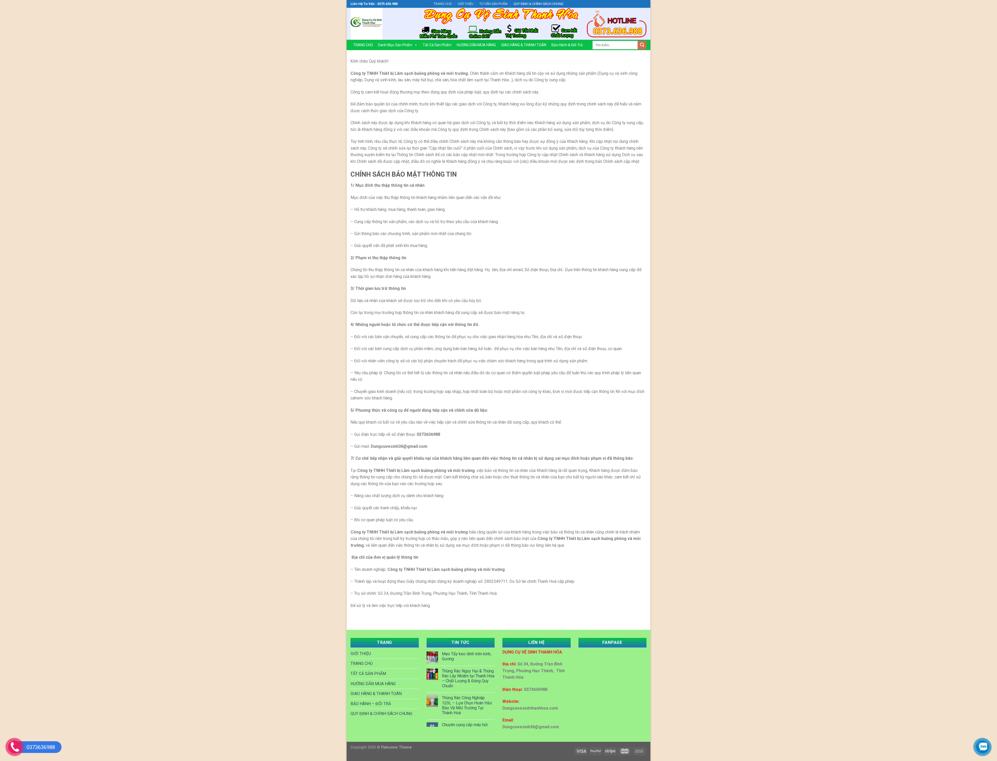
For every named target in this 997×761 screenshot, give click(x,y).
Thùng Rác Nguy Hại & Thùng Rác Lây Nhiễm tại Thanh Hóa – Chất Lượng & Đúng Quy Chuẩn (468, 679)
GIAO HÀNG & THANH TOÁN (523, 45)
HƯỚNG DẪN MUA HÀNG (476, 45)
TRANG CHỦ (443, 4)
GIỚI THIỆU (466, 4)
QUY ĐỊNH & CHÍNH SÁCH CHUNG (538, 4)
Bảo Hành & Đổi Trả (567, 45)
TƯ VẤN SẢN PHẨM (493, 4)
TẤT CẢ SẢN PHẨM (368, 673)
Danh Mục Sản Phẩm (395, 45)
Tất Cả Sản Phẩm (437, 45)
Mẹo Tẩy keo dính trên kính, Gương (466, 656)
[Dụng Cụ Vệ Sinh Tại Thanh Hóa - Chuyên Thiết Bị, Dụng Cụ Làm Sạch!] (380, 24)
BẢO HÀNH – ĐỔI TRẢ (371, 703)
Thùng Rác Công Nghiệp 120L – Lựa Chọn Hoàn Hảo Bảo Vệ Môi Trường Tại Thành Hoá (467, 705)
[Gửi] (642, 45)
